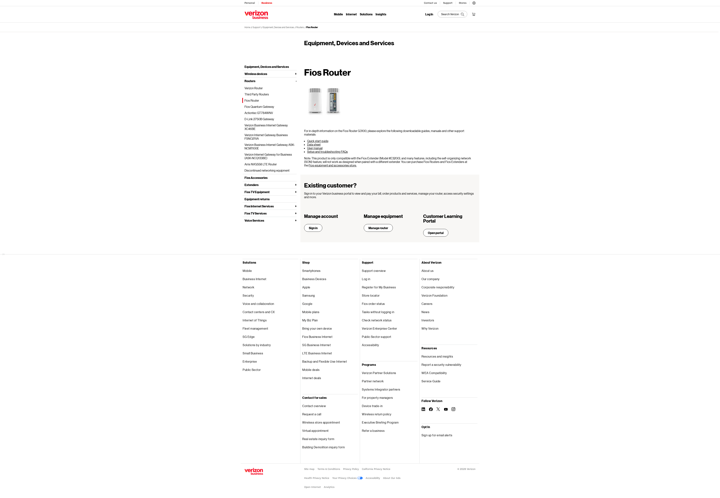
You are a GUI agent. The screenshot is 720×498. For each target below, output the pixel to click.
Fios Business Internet (317, 336)
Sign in (313, 228)
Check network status (377, 320)
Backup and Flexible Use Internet (324, 361)
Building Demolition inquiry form (323, 447)
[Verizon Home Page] (253, 471)
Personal (249, 3)
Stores (462, 3)
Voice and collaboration (258, 303)
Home (247, 27)
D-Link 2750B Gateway (259, 119)
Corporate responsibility (438, 287)
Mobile (338, 14)
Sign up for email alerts (437, 435)
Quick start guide (317, 141)
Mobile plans (310, 312)
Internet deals (311, 378)
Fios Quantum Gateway (259, 106)
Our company (431, 279)
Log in (366, 279)
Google (307, 303)
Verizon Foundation (434, 295)
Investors (428, 320)
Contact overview (314, 406)
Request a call (311, 414)
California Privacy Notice (376, 469)
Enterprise (250, 361)
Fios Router (312, 27)
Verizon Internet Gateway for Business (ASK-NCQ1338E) (268, 156)
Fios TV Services (255, 213)
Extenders (251, 185)
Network (248, 287)
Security (248, 295)
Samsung (308, 295)
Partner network (373, 381)
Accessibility (370, 345)
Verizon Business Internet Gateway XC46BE (266, 126)
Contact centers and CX (259, 312)
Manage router (378, 228)
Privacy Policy (351, 469)
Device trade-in (372, 406)
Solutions (366, 14)
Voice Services (254, 220)
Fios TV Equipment (257, 192)
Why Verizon (430, 328)
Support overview (374, 270)
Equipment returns (257, 199)
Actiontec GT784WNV (258, 113)
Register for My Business (379, 287)
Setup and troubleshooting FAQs (327, 151)
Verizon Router (253, 88)
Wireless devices (255, 74)
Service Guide (431, 381)
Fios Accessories (256, 177)
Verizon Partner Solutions (379, 373)
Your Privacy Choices (344, 478)
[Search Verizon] (452, 14)
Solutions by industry (257, 345)
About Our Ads (391, 478)
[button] (474, 2)
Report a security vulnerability (441, 364)
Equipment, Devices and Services (278, 27)
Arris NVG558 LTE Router (260, 164)
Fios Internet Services (259, 206)
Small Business (253, 353)
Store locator (371, 295)
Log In (429, 14)
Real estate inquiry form (318, 439)
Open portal (436, 233)
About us (428, 270)
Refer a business (373, 430)
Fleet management (255, 328)
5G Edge (249, 336)
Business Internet (254, 279)
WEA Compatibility (434, 373)
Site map (309, 469)
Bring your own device (317, 328)
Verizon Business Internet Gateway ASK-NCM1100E (269, 146)
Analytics (329, 487)
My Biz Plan (310, 320)
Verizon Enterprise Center (379, 328)
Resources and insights (437, 356)
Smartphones (311, 270)
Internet (351, 14)
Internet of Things (255, 320)
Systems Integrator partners (381, 389)
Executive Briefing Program (380, 422)
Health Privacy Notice (316, 478)
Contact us (430, 3)
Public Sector (252, 369)
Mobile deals (311, 369)
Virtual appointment (315, 430)
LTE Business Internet (317, 353)
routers (300, 27)
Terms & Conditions (328, 469)
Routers (249, 81)
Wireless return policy (376, 414)
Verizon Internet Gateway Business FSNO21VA (266, 136)
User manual (314, 148)
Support (447, 3)
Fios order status (373, 303)
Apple (306, 287)
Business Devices (314, 279)
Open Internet (312, 487)
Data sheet (314, 144)
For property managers (377, 397)
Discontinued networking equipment (267, 170)
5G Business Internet (316, 345)
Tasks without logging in (378, 312)
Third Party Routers (256, 94)
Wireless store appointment (321, 422)
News (425, 312)
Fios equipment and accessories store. (333, 165)
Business (266, 3)
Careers (427, 303)
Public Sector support (376, 336)
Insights (381, 14)
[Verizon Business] (256, 14)
